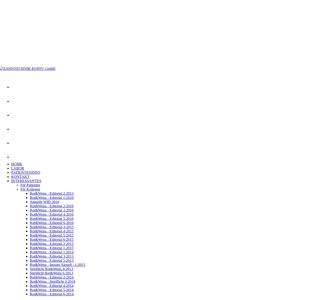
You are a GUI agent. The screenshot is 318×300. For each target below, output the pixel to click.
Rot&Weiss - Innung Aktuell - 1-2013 (57, 265)
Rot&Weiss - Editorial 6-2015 (52, 240)
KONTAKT (20, 177)
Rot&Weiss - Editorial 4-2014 (52, 286)
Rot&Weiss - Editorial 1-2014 (52, 252)
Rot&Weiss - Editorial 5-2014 (52, 290)
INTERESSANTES (26, 181)
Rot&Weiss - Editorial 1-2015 (52, 248)
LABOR (17, 168)
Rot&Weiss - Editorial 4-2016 (52, 214)
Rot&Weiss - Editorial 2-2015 (52, 244)
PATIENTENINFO (25, 172)
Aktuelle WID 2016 (44, 202)
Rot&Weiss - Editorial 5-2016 (52, 219)
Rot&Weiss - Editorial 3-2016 (52, 210)
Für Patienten (30, 185)
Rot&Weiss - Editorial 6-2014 (52, 294)
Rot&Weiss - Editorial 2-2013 (52, 193)
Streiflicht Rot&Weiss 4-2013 (51, 269)
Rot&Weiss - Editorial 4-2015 (52, 231)
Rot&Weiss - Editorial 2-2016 (52, 206)
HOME (16, 164)
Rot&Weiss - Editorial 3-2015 (52, 227)
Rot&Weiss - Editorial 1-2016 (52, 198)
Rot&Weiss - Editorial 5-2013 (52, 260)
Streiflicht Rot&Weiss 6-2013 (51, 273)
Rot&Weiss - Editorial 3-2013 (52, 256)
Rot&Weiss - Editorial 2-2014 (52, 277)
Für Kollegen (30, 189)
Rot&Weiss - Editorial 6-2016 (52, 223)
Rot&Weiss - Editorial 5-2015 (52, 235)
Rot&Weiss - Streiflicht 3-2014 (52, 281)
